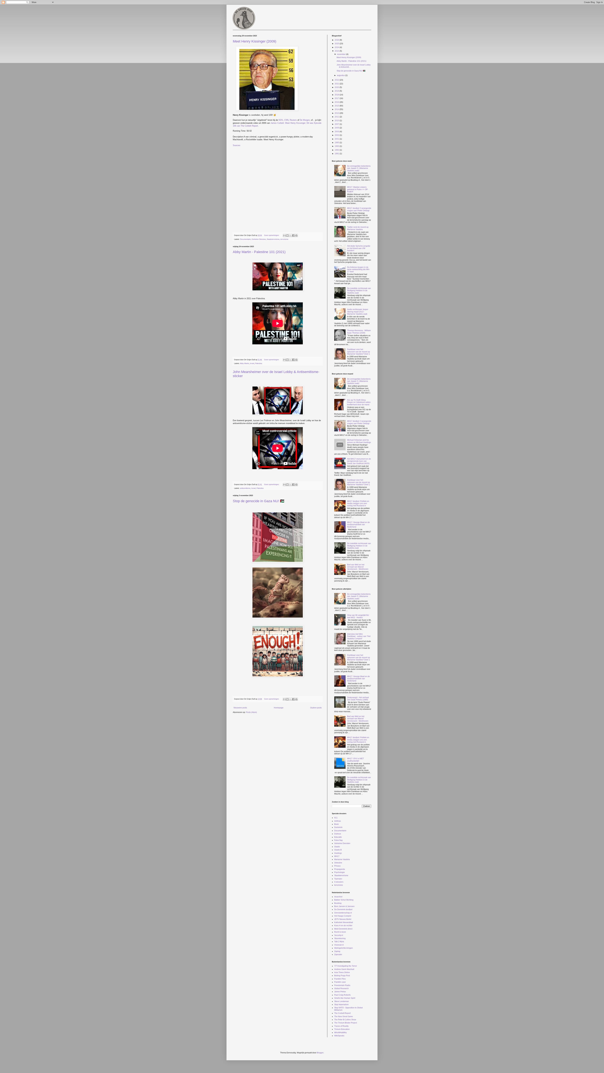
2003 (337, 131)
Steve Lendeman (341, 1001)
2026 (337, 40)
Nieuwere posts (240, 708)
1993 (337, 146)
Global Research (341, 988)
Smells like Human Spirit (344, 998)
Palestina (258, 363)
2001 (337, 139)
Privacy (337, 866)
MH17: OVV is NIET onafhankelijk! (355, 759)
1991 (337, 153)
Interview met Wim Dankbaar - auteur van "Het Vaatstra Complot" (358, 636)
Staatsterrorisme (273, 239)
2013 (337, 113)
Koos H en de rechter (343, 925)
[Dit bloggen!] (287, 235)
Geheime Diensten (259, 239)
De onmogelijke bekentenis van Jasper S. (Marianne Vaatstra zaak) (359, 168)
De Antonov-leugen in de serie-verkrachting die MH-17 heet (358, 269)
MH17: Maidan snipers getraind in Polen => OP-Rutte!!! (357, 189)
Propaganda (339, 869)
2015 (337, 106)
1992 (337, 150)
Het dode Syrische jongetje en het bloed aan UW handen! (358, 248)
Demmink (338, 827)
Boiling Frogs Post (342, 975)
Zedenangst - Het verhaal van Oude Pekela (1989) (358, 698)
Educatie (338, 837)
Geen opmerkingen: (272, 235)
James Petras (340, 992)
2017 (337, 98)
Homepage (278, 708)
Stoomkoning (340, 938)
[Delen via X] (290, 235)
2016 (337, 102)
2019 (337, 91)
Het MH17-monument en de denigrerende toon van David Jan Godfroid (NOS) (359, 461)
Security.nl (338, 935)
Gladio (337, 847)
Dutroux (337, 834)
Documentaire (245, 239)
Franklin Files (340, 979)
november (341, 54)
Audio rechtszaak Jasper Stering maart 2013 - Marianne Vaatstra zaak (357, 311)
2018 (337, 95)
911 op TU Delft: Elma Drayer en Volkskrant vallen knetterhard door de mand (359, 402)
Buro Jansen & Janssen (344, 906)
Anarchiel (338, 897)
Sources (236, 145)
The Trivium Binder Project (345, 1023)
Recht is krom (340, 932)
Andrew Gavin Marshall (344, 969)
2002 (337, 135)
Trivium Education (342, 1029)
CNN (286, 120)
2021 (337, 84)
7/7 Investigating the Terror (345, 966)
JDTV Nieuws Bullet (342, 919)
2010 (337, 120)
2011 (337, 117)
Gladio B (338, 850)
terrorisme (284, 239)
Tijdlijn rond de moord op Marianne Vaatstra (358, 228)
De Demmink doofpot (343, 909)
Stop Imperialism (341, 1004)
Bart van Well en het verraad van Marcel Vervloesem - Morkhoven (357, 567)
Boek (336, 824)
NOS (281, 120)
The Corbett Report (342, 1013)
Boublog (337, 903)
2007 (337, 124)
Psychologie (339, 872)
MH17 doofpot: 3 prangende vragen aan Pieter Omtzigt (359, 209)
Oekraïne (338, 863)
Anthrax (337, 821)
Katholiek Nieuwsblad (343, 922)
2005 (337, 128)
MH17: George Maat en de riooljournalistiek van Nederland (358, 524)
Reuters (293, 120)
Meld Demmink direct (343, 929)
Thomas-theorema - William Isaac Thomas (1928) (359, 331)
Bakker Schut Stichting (343, 900)
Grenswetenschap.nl (343, 913)
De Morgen (305, 120)
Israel (252, 363)
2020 (337, 87)
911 (336, 818)
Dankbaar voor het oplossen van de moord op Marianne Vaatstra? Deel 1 (358, 351)
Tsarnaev (338, 879)
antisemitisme (245, 488)
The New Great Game (343, 1016)
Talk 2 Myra (339, 941)
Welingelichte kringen (343, 948)
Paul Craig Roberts (342, 995)
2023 (337, 51)
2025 (337, 43)
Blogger (320, 1053)
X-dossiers (338, 882)
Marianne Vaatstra (342, 859)
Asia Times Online (342, 972)
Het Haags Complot (342, 916)
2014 (337, 109)
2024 (337, 47)
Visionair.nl (339, 945)
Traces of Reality (341, 1026)
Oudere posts (316, 708)
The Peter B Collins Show (345, 1020)
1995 (337, 142)
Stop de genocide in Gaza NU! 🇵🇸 (258, 501)
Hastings (338, 853)
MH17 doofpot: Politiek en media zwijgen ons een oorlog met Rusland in (358, 503)
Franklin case (340, 982)
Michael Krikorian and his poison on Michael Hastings (359, 441)
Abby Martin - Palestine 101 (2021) (259, 252)
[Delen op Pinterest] (296, 235)
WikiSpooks (339, 1036)
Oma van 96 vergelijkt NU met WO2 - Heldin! (358, 616)
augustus (341, 75)
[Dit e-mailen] (284, 235)
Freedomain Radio (342, 985)
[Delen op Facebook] (293, 235)
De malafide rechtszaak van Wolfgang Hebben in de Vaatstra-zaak (359, 290)
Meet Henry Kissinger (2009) (254, 41)
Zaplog (337, 951)
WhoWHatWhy (340, 1032)
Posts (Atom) (251, 712)
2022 (337, 80)
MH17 (336, 856)
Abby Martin (244, 363)
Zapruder (338, 954)
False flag (338, 840)
